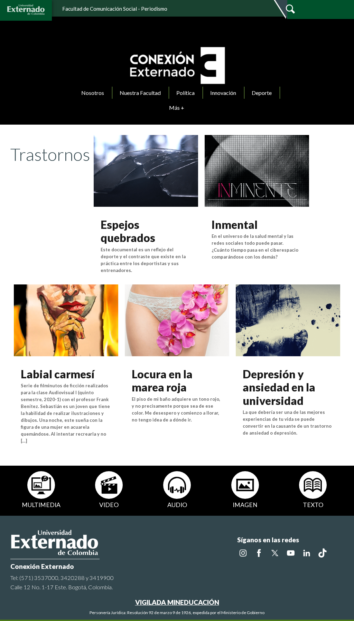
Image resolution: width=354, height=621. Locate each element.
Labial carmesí (57, 374)
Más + (176, 107)
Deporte (262, 92)
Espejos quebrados (128, 231)
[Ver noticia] (146, 170)
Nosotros (92, 92)
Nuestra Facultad (140, 92)
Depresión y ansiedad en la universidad (279, 387)
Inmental (235, 224)
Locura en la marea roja (162, 380)
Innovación (223, 92)
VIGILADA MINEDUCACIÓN (177, 602)
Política (185, 92)
